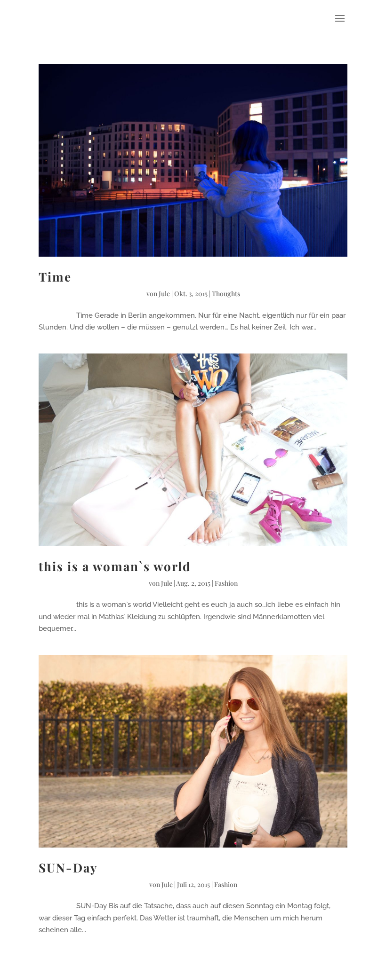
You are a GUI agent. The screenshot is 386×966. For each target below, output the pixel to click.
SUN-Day (68, 867)
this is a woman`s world (115, 566)
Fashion (226, 583)
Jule (164, 293)
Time (55, 276)
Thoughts (226, 293)
